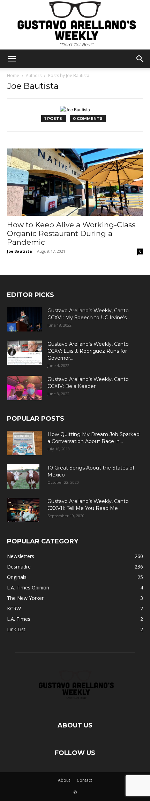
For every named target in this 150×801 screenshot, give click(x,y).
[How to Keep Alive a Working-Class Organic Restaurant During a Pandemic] (75, 182)
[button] (12, 58)
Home (13, 75)
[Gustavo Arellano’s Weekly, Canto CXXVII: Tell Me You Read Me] (23, 510)
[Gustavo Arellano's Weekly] (75, 24)
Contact (84, 780)
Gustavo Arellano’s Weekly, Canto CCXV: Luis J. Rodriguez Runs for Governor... (88, 351)
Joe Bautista (19, 251)
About (64, 780)
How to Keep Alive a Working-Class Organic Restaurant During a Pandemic (71, 233)
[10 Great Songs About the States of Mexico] (23, 476)
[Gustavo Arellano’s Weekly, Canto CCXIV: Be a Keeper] (24, 388)
